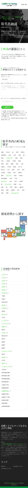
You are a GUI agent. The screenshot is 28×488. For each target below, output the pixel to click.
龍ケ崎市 (5, 293)
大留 (9, 155)
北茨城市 (5, 308)
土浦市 (4, 281)
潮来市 (3, 330)
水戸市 (5, 274)
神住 (21, 158)
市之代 (8, 152)
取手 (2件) (4, 181)
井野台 (22, 152)
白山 (20, 184)
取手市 (4, 314)
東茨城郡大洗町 (6, 376)
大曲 (19, 155)
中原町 (21, 181)
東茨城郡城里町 (6, 379)
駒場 (14, 167)
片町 (2, 161)
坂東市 (3, 345)
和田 (7, 193)
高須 (15, 175)
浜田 (2, 187)
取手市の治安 (6, 19)
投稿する (7, 107)
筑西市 (3, 342)
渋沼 (18, 170)
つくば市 (5, 320)
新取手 (20, 173)
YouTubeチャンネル (6, 468)
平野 (11, 187)
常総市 (3, 299)
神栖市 (4, 357)
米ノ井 (20, 167)
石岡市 (4, 287)
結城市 (4, 290)
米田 (2, 193)
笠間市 (3, 311)
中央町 (20, 175)
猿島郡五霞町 (5, 400)
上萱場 (8, 161)
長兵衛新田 (4, 178)
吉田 (23, 190)
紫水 (13, 170)
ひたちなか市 (6, 323)
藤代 (16, 187)
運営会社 (3, 466)
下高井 (9, 173)
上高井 (14, 161)
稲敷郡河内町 (5, 394)
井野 (17, 152)
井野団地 (3, 155)
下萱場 (3, 173)
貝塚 (16, 158)
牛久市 (3, 317)
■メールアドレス (13, 98)
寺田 (11, 178)
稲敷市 (3, 348)
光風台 (3, 167)
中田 (15, 181)
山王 (8, 170)
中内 (10, 181)
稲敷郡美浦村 (5, 388)
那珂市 (3, 339)
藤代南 (21, 187)
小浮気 (9, 167)
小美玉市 (4, 369)
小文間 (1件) (9, 158)
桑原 (12, 164)
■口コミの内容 (13, 83)
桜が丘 (3, 170)
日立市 (4, 277)
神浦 (2, 164)
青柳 (2, 152)
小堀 (14, 155)
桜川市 (3, 354)
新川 (14, 173)
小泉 (22, 164)
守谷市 (5, 333)
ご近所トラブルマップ (7, 17)
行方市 (3, 360)
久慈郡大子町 (5, 385)
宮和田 (13, 190)
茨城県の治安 (18, 17)
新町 (2, 175)
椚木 (7, 164)
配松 (15, 184)
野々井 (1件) (8, 184)
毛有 (17, 164)
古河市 (4, 284)
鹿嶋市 (4, 327)
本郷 (7, 190)
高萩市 (4, 305)
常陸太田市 (5, 302)
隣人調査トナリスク (18, 466)
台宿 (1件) (8, 175)
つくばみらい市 (7, 366)
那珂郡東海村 (5, 382)
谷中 (18, 190)
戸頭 (16, 178)
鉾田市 (4, 363)
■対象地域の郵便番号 (14, 75)
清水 (23, 170)
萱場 (19, 161)
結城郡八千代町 (6, 397)
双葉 (2, 190)
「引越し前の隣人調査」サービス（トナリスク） (12, 444)
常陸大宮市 (5, 336)
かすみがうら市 (7, 351)
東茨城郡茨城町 (6, 372)
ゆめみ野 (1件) (15, 193)
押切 (2, 158)
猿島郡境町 (5, 403)
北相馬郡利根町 (6, 406)
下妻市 (3, 296)
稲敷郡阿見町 (6, 391)
